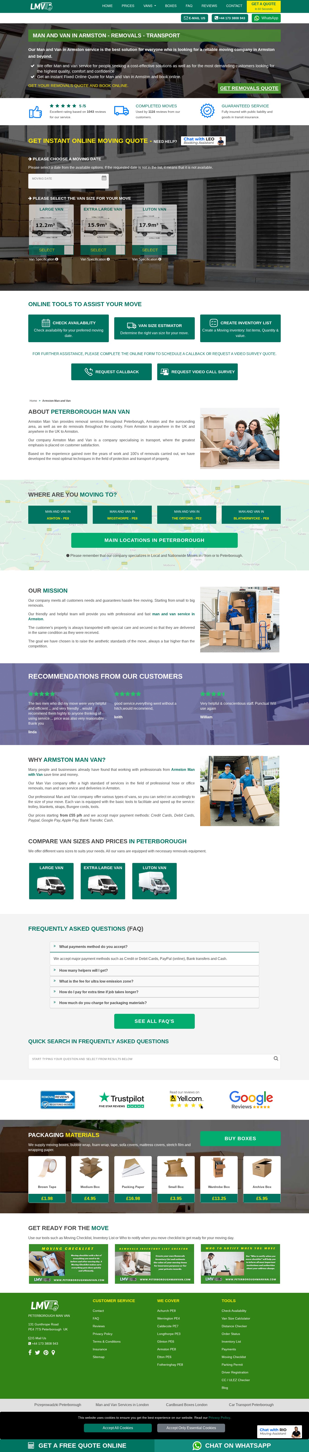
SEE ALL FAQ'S (154, 1021)
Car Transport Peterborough (251, 1405)
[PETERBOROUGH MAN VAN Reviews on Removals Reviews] (57, 1100)
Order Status (231, 1334)
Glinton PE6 (165, 1341)
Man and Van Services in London (122, 1405)
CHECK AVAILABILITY (68, 329)
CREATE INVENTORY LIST (240, 329)
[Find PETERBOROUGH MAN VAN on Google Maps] (53, 1353)
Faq (189, 5)
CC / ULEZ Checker (236, 1380)
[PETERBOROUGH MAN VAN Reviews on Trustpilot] (122, 1100)
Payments (229, 1349)
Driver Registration (235, 1372)
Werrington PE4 (168, 1318)
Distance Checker (234, 1326)
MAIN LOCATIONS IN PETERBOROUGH (154, 540)
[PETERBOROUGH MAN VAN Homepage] (41, 6)
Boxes (171, 5)
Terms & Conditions (107, 1341)
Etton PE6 (164, 1357)
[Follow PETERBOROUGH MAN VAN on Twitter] (37, 1353)
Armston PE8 (166, 1349)
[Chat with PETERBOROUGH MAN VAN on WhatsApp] (199, 1445)
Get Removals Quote (249, 88)
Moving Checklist (234, 1357)
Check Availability (234, 1311)
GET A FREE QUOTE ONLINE (81, 1445)
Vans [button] (148, 5)
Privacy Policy (219, 1417)
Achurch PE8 (166, 1311)
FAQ (96, 1318)
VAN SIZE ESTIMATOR (154, 329)
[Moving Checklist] (68, 1264)
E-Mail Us (38, 1338)
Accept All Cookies (118, 1428)
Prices (128, 5)
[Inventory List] (154, 1264)
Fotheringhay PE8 (170, 1364)
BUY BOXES (240, 1138)
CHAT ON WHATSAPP (238, 1445)
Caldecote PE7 (167, 1326)
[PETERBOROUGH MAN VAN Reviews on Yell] (186, 1100)
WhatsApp (269, 18)
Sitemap (99, 1357)
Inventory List (231, 1341)
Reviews (209, 5)
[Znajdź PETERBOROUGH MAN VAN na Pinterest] (45, 1353)
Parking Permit (232, 1364)
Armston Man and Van (56, 400)
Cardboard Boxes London (186, 1405)
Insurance (100, 1349)
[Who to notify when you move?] (240, 1264)
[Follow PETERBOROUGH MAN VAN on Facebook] (30, 1353)
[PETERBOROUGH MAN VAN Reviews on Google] (251, 1100)
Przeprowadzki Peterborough (57, 1405)
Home (107, 5)
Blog (225, 1387)
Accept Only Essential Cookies (191, 1428)
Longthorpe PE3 (169, 1334)
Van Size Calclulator (236, 1318)
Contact (234, 5)
